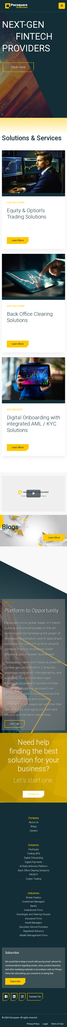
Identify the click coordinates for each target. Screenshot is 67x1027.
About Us (33, 822)
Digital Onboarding (33, 857)
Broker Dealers (33, 897)
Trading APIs (33, 853)
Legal (45, 1024)
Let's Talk (17, 48)
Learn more (18, 240)
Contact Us (33, 794)
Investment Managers (33, 901)
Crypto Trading (33, 878)
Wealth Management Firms (33, 935)
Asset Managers (33, 922)
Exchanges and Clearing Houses (33, 914)
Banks (33, 906)
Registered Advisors (33, 931)
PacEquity (33, 849)
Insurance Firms (33, 918)
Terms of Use (57, 1024)
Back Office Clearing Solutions (33, 870)
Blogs (34, 826)
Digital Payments (33, 862)
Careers (34, 830)
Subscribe (15, 981)
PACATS (33, 874)
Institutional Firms (33, 910)
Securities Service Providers (33, 927)
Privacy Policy (33, 1024)
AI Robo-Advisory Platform (33, 866)
